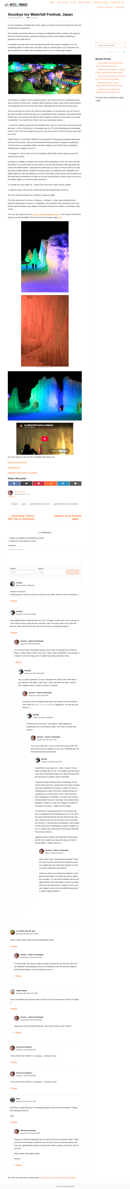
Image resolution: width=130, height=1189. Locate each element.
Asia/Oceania (11, 497)
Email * (41, 569)
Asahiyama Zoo (14, 467)
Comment (12, 545)
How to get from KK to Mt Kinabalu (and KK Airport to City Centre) (109, 64)
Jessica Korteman (21, 491)
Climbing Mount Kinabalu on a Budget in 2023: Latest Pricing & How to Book (110, 71)
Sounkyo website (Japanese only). (46, 214)
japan (24, 504)
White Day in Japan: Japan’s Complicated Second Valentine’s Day (108, 84)
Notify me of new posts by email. (23, 541)
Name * (13, 569)
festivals (15, 504)
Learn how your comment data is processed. (58, 1178)
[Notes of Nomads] (17, 5)
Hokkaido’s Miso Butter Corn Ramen (22, 473)
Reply (14, 601)
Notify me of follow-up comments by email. (27, 538)
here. (60, 217)
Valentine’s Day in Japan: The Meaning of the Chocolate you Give (108, 90)
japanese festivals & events (39, 504)
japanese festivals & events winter (66, 504)
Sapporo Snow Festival (17, 462)
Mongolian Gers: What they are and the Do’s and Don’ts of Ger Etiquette (110, 77)
